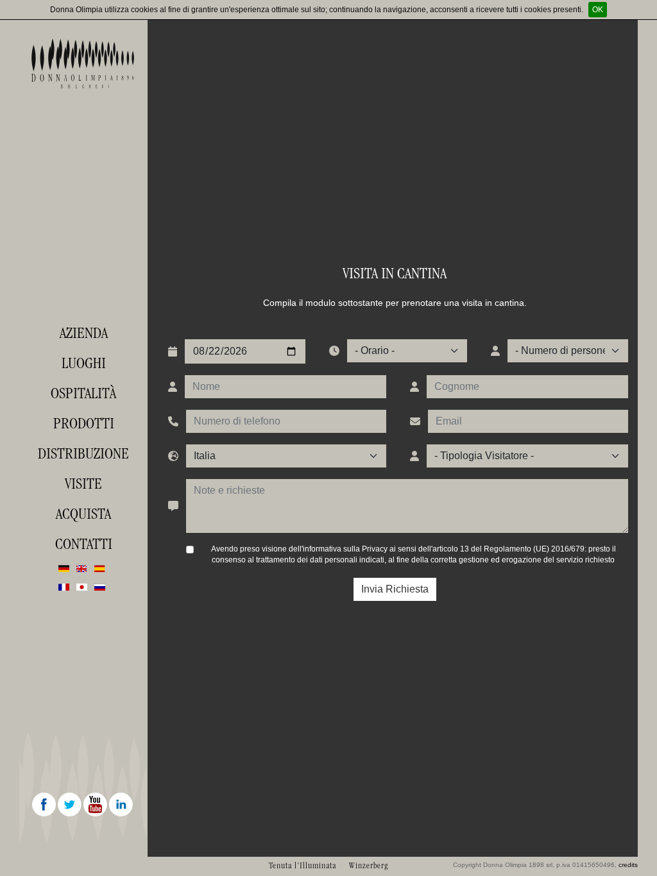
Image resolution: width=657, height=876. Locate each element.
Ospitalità (83, 393)
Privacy (375, 548)
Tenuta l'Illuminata (302, 865)
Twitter (70, 805)
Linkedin (122, 805)
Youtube (96, 805)
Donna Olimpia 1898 (83, 63)
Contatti (83, 544)
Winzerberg (368, 865)
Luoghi (84, 363)
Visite (83, 484)
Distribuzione (83, 453)
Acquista (83, 514)
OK (597, 9)
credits (628, 864)
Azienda (84, 333)
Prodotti (83, 423)
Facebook (45, 805)
